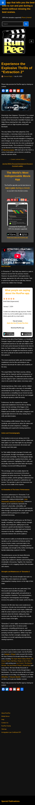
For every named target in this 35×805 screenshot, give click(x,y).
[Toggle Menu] (3, 2)
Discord (12, 677)
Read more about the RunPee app (17, 237)
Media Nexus (5, 716)
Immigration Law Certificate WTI (11, 732)
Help (2, 719)
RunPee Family (6, 726)
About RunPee (5, 713)
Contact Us (4, 722)
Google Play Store (23, 323)
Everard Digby (8, 76)
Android (29, 17)
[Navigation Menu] (31, 41)
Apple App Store (11, 323)
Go (26, 24)
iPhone (23, 17)
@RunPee (4, 677)
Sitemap (3, 729)
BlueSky (18, 677)
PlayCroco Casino (8, 150)
